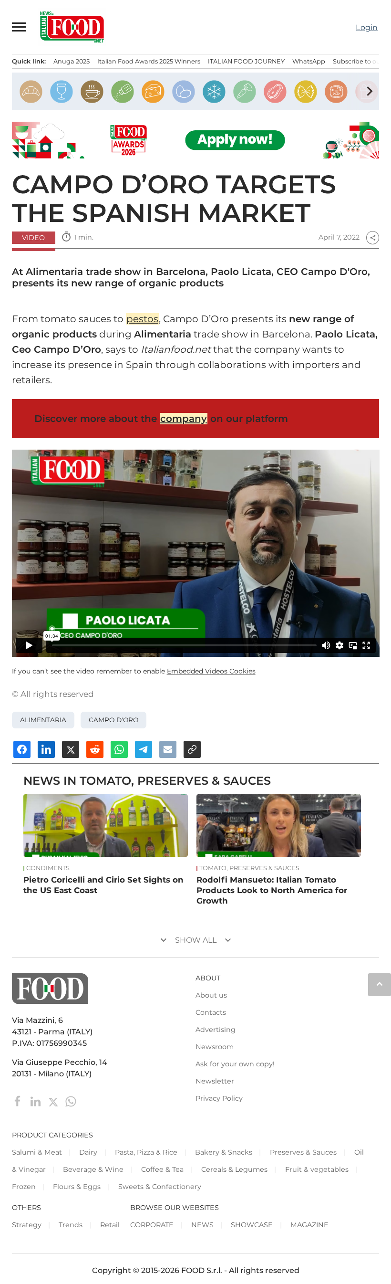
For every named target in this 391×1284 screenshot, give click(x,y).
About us (211, 995)
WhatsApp (308, 61)
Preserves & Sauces (303, 1152)
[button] (19, 26)
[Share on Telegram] (143, 749)
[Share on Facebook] (22, 749)
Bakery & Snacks (223, 1152)
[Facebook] (19, 1100)
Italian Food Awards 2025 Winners (148, 61)
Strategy (26, 1225)
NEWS (202, 1225)
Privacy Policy (219, 1098)
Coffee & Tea (162, 1169)
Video (33, 237)
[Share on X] (70, 749)
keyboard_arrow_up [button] (379, 983)
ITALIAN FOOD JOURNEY (246, 61)
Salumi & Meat (37, 1152)
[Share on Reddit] (94, 749)
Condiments (48, 868)
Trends (70, 1225)
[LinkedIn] (36, 1100)
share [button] (373, 237)
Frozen (24, 1186)
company (183, 418)
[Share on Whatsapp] (119, 749)
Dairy (88, 1152)
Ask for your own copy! (235, 1064)
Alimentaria (43, 720)
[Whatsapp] (71, 1100)
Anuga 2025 (71, 61)
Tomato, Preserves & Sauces (249, 868)
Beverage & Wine (93, 1169)
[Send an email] (167, 749)
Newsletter (215, 1081)
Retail (110, 1225)
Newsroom (215, 1046)
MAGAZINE (309, 1225)
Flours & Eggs (77, 1186)
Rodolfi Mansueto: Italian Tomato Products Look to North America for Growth (271, 890)
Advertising (216, 1029)
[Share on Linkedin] (46, 749)
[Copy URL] (192, 749)
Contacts (211, 1012)
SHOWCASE (252, 1225)
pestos (142, 319)
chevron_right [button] (369, 91)
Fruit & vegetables (317, 1169)
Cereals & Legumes (234, 1169)
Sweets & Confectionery (159, 1186)
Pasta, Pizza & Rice (146, 1152)
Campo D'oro (113, 720)
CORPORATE (152, 1225)
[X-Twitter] (54, 1100)
